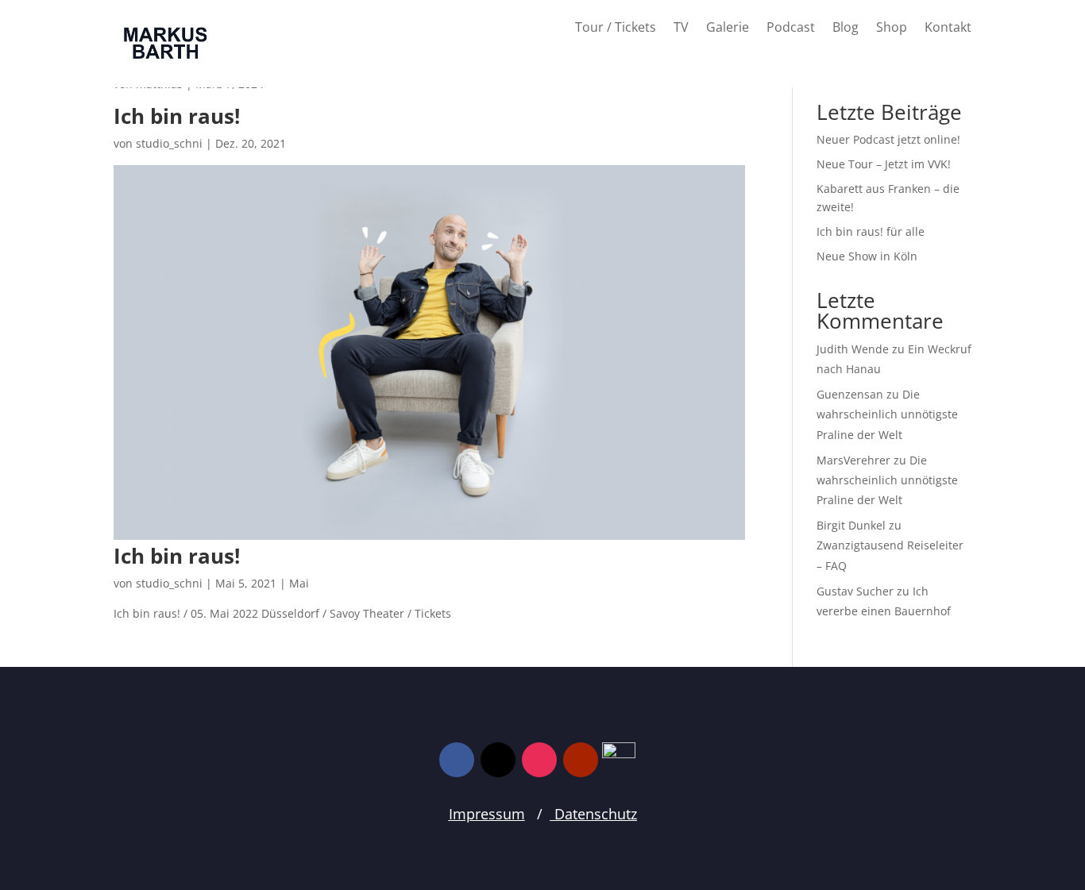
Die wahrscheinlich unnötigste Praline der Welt (887, 414)
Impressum (487, 813)
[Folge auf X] (498, 759)
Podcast (790, 28)
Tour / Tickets (615, 28)
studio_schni (169, 143)
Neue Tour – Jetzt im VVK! (884, 163)
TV (681, 28)
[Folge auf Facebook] (456, 759)
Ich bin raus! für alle (871, 231)
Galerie (727, 28)
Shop (891, 28)
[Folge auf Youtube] (580, 759)
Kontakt (948, 28)
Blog (845, 28)
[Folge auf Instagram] (539, 759)
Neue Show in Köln (867, 256)
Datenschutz (593, 813)
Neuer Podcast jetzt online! (888, 139)
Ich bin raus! (257, 116)
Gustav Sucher (855, 591)
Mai (299, 583)
